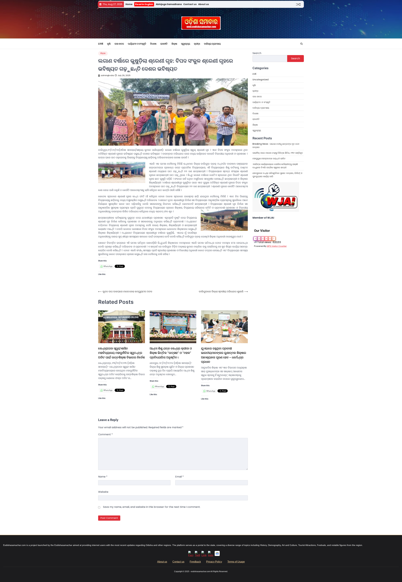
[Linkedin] (203, 555)
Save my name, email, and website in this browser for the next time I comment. (151, 507)
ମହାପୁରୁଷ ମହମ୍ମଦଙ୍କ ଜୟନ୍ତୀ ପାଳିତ (269, 158)
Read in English (144, 4)
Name (102, 476)
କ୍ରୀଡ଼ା (197, 43)
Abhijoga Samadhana (169, 4)
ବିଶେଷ (153, 43)
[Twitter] (197, 555)
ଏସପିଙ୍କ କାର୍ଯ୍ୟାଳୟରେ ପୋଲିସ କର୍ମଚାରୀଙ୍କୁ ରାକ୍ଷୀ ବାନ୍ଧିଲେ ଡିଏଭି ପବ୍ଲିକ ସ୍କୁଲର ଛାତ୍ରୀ (275, 166)
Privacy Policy (214, 561)
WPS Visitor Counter (277, 246)
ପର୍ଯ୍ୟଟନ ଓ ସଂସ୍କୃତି (137, 43)
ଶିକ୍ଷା (174, 43)
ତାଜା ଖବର (119, 43)
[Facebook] (190, 555)
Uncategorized (261, 79)
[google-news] (217, 555)
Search (257, 53)
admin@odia (107, 75)
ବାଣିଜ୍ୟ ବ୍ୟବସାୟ (212, 43)
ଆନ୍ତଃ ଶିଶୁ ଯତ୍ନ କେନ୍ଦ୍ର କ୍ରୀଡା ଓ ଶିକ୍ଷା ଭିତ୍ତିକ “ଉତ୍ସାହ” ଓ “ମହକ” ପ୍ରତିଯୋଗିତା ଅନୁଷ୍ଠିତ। (171, 353)
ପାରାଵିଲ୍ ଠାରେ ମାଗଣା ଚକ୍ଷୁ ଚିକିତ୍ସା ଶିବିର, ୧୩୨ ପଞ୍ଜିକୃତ (278, 152)
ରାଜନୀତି (164, 43)
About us (203, 4)
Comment (105, 434)
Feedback (195, 561)
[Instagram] (210, 555)
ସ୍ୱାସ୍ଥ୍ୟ (185, 43)
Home (129, 4)
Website (103, 492)
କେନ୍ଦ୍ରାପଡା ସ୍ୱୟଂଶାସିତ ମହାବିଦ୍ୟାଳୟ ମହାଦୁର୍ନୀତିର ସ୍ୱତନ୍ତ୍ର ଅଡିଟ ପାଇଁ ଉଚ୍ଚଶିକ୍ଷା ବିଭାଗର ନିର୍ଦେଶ (121, 353)
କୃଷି (109, 43)
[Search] (301, 43)
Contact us (190, 4)
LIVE (100, 43)
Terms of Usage (236, 561)
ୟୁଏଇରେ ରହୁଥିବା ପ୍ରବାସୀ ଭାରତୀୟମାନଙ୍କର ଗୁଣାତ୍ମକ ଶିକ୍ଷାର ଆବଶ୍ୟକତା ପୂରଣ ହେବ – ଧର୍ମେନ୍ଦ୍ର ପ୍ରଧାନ (223, 355)
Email (179, 476)
